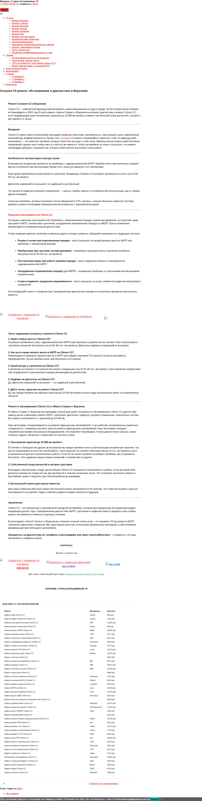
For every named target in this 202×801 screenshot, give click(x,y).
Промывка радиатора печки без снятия (33, 44)
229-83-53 (23, 322)
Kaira (19, 788)
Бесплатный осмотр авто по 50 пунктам (85, 574)
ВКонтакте (115, 318)
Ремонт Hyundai (20, 31)
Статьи (10, 74)
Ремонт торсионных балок (26, 47)
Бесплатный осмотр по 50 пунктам (30, 58)
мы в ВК (114, 564)
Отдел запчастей (20, 50)
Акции (9, 55)
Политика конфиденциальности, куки (32, 52)
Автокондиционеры (22, 42)
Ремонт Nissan (19, 28)
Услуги (9, 18)
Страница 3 (18, 82)
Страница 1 (18, 76)
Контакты (11, 84)
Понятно (154, 799)
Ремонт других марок (23, 36)
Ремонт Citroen (20, 23)
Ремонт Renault (20, 26)
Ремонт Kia (18, 34)
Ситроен (65, 138)
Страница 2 (18, 79)
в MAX (34, 4)
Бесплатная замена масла (25, 60)
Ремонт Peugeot (20, 20)
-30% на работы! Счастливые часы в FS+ (34, 63)
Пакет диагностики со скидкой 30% (31, 66)
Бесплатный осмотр (16, 68)
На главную (12, 793)
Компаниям (12, 71)
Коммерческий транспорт (25, 39)
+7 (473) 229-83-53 (9, 4)
